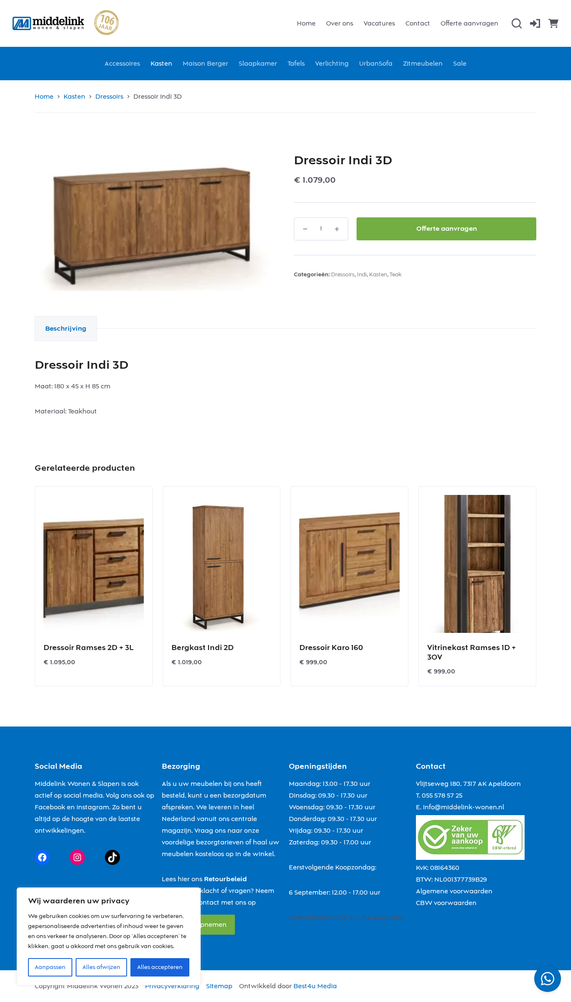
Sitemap (219, 986)
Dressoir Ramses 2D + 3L (88, 648)
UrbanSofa (376, 63)
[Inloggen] (535, 23)
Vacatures (379, 23)
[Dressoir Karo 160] (349, 564)
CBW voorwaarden (446, 903)
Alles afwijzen (101, 967)
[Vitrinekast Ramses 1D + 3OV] (477, 564)
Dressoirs (342, 274)
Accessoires (122, 63)
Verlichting (332, 63)
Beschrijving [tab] (66, 328)
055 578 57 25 (442, 795)
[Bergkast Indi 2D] (221, 564)
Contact (417, 23)
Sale (459, 63)
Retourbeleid (225, 879)
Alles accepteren (160, 967)
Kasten (161, 63)
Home (306, 23)
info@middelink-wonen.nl (463, 807)
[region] (109, 936)
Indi (362, 274)
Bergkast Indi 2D (202, 648)
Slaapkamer (258, 63)
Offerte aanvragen (469, 23)
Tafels (296, 63)
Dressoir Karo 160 (331, 648)
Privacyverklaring (172, 986)
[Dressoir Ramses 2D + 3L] (93, 564)
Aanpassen (50, 967)
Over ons (339, 23)
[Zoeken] (517, 23)
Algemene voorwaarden (454, 891)
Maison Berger (205, 63)
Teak (396, 274)
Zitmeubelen (423, 63)
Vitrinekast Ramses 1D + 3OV (471, 653)
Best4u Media (315, 986)
